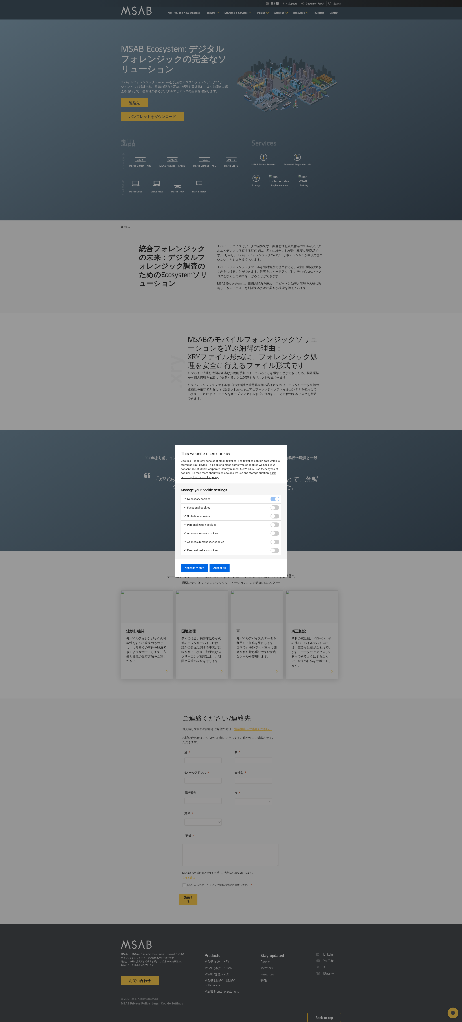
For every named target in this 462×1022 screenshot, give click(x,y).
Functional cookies (198, 507)
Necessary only (194, 568)
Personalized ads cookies (202, 550)
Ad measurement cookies (202, 533)
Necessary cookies (198, 499)
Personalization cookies (201, 524)
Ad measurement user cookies (205, 542)
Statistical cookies (198, 516)
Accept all (219, 568)
